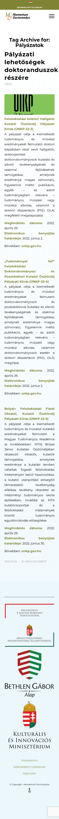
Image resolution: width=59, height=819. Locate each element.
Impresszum (29, 760)
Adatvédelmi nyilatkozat (30, 766)
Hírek (8, 84)
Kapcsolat (29, 773)
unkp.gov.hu (31, 246)
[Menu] (50, 16)
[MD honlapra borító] (29, 104)
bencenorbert (36, 561)
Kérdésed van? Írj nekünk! (29, 7)
